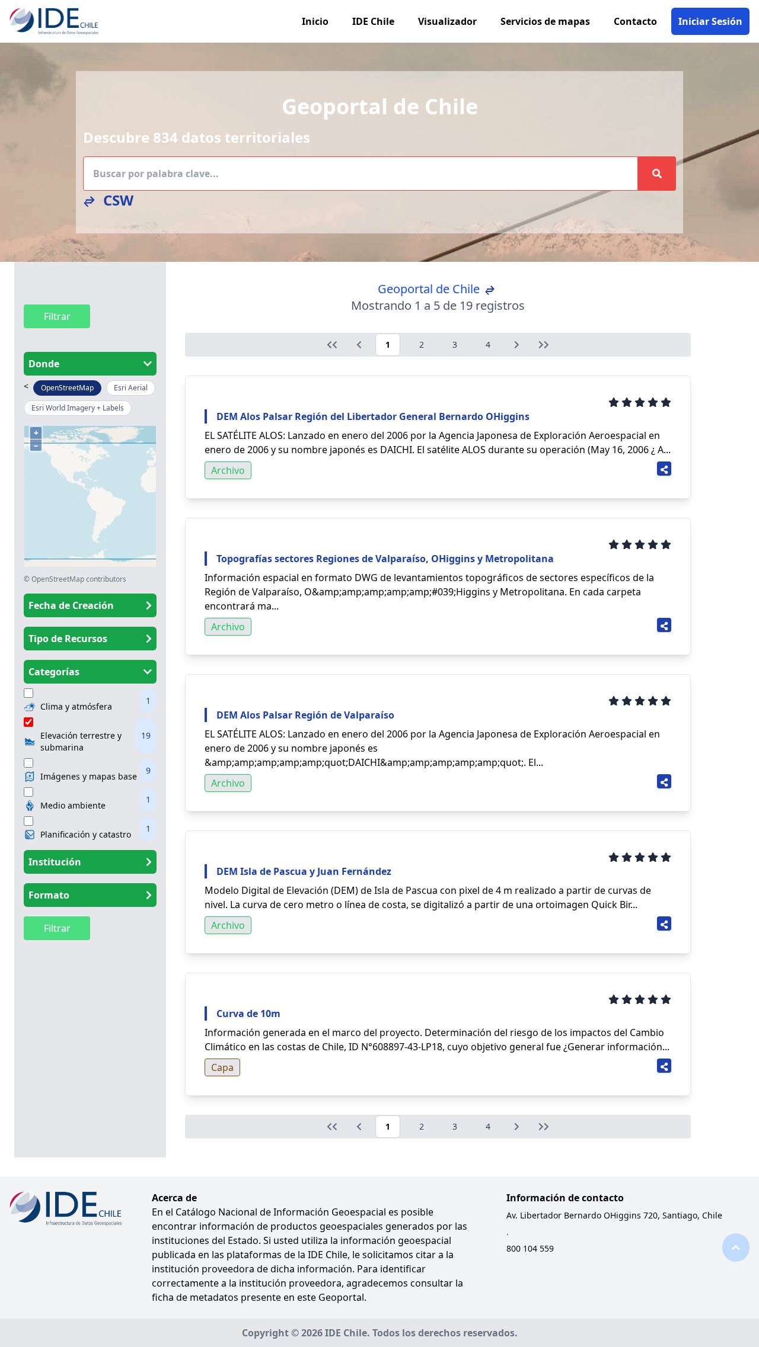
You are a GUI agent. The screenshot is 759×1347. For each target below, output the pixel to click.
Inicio (315, 21)
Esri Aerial (131, 388)
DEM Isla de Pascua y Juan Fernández (303, 871)
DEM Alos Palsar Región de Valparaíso (305, 714)
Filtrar (57, 316)
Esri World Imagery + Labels (77, 408)
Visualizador (447, 21)
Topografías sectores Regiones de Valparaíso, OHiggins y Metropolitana (385, 558)
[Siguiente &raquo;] (516, 344)
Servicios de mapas (545, 21)
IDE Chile (373, 21)
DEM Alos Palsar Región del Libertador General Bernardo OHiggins (373, 416)
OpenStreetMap (67, 388)
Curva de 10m (248, 1013)
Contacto (635, 21)
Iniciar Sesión (710, 21)
